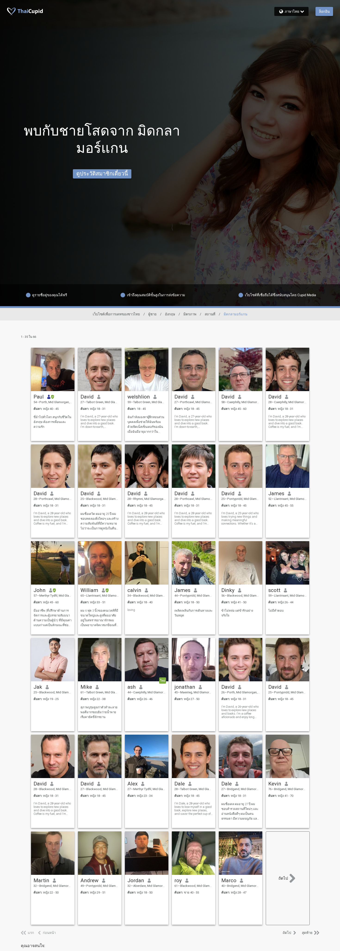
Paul (39, 397)
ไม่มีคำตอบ (276, 610)
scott (274, 590)
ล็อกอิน (324, 11)
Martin (41, 880)
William (89, 590)
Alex (132, 784)
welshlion (138, 397)
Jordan (135, 880)
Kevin (274, 784)
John (40, 590)
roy (178, 880)
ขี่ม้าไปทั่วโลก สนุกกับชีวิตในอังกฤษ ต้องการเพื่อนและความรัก (52, 422)
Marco (228, 880)
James (276, 493)
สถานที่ (210, 314)
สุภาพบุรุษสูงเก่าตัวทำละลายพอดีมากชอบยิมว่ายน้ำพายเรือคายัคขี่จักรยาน (98, 712)
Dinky (228, 590)
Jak (38, 687)
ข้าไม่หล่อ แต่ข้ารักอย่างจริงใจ (237, 613)
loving (131, 610)
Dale (179, 784)
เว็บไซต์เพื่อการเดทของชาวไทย (116, 314)
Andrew (89, 880)
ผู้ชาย (152, 314)
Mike (86, 687)
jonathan (184, 687)
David (87, 397)
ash (131, 687)
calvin (134, 590)
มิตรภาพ (189, 314)
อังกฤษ (170, 314)
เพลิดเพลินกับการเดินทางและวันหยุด (193, 613)
